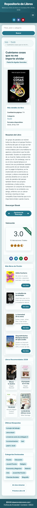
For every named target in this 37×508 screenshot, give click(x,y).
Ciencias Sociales (12, 477)
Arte (7, 473)
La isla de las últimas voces (26, 412)
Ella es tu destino (11, 383)
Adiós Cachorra (21, 273)
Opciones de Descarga (18, 213)
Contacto (24, 505)
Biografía (25, 477)
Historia (27, 468)
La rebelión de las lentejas (21, 294)
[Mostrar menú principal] (32, 15)
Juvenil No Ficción (19, 473)
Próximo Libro (17, 491)
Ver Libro (26, 285)
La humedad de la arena (20, 315)
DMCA (31, 505)
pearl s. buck (10, 446)
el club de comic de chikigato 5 (17, 437)
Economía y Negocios (14, 468)
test (22, 441)
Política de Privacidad (11, 505)
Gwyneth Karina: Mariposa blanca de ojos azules (22, 338)
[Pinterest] (23, 20)
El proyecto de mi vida (26, 382)
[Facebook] (18, 20)
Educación (18, 460)
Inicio (6, 42)
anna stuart (10, 432)
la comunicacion (12, 441)
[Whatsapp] (21, 258)
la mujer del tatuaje (13, 428)
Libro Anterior (19, 485)
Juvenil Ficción (11, 464)
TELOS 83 (11, 407)
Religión (23, 464)
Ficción (13, 42)
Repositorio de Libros (18, 4)
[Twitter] (14, 20)
